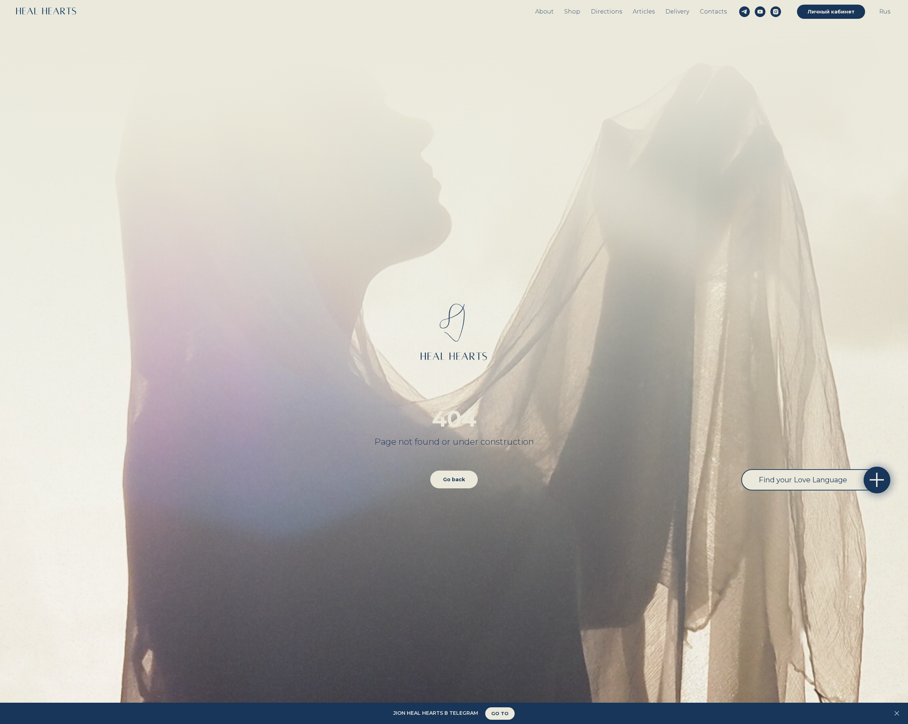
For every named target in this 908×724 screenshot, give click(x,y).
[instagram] (775, 11)
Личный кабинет (831, 12)
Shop (572, 11)
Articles (644, 11)
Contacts (713, 11)
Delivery (677, 11)
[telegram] (744, 11)
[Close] (897, 713)
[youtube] (760, 11)
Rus (884, 11)
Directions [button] (606, 11)
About (544, 11)
